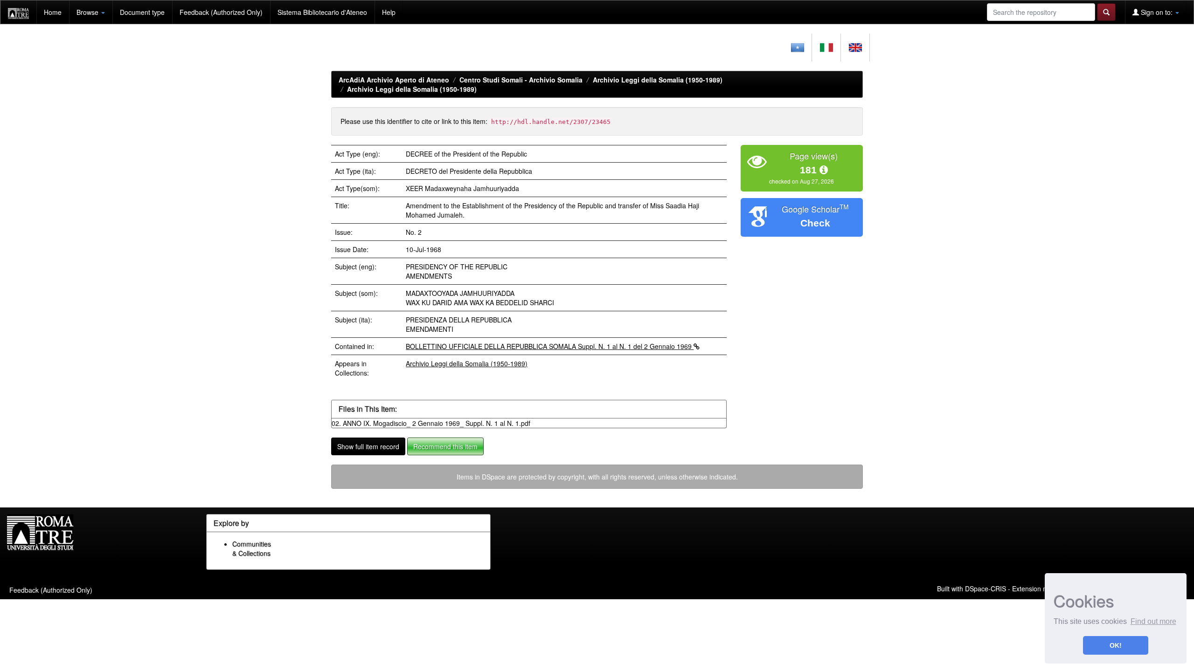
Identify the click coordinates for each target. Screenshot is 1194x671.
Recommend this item (445, 446)
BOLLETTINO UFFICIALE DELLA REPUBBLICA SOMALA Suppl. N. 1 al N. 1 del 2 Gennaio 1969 (550, 346)
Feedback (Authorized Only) (221, 12)
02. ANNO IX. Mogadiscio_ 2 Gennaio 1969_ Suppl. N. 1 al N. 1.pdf (431, 423)
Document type (142, 12)
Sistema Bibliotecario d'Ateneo (322, 12)
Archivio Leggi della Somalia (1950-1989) (657, 79)
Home (53, 12)
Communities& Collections (251, 548)
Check (815, 223)
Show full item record (368, 446)
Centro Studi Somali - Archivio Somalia (521, 79)
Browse (88, 12)
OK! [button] (1116, 645)
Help (389, 12)
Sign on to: (1156, 12)
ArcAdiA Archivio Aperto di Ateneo (394, 79)
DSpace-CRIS (985, 588)
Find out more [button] (1153, 621)
